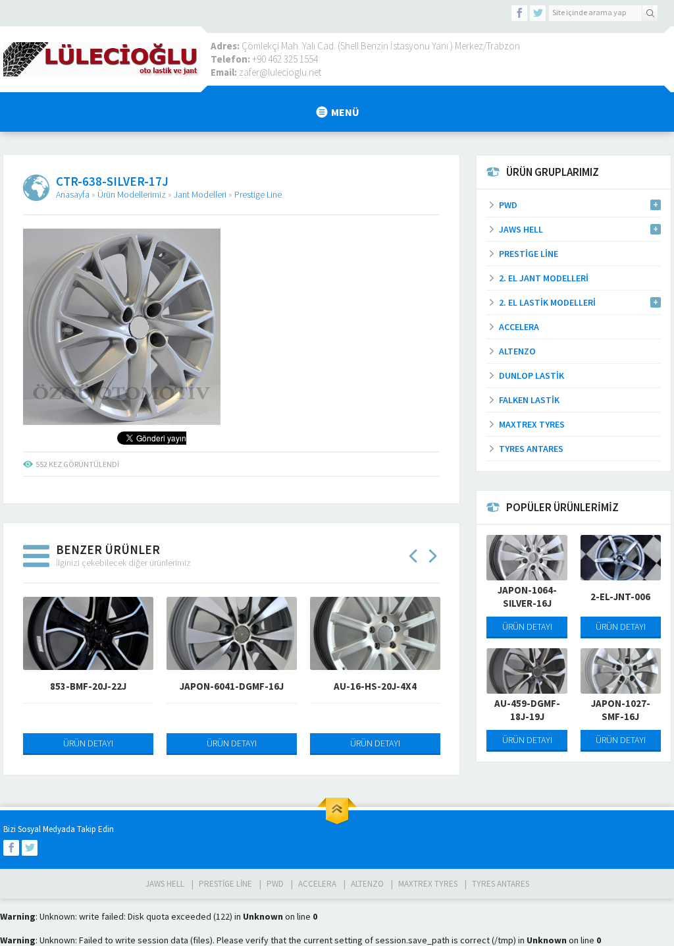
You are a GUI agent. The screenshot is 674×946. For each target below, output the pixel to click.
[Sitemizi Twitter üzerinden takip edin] (538, 13)
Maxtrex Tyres (427, 883)
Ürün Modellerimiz (131, 194)
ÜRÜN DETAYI (88, 743)
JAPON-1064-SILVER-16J (527, 596)
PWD (275, 883)
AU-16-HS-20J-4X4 (375, 686)
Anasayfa (73, 194)
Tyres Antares (500, 883)
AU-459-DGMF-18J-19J (527, 710)
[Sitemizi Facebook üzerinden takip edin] (519, 13)
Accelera (317, 883)
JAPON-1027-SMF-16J (620, 710)
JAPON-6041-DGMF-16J (232, 686)
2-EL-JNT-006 (620, 596)
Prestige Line (258, 194)
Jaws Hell (164, 883)
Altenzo (367, 883)
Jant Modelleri (200, 194)
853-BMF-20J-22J (88, 686)
